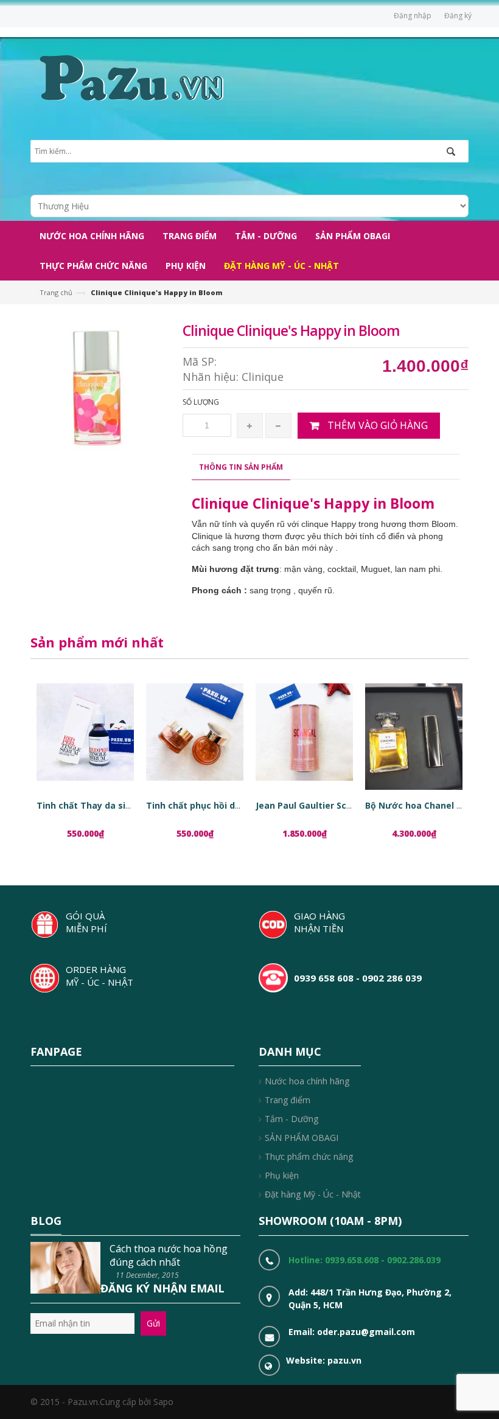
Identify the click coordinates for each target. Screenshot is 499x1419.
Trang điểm (287, 1100)
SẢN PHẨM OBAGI (301, 1137)
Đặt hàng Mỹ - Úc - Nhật (313, 1194)
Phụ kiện (282, 1175)
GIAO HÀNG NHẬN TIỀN (319, 922)
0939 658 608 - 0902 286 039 (358, 978)
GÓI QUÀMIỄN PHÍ (86, 922)
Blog (45, 1220)
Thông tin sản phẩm (241, 467)
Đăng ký (458, 15)
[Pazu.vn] (129, 76)
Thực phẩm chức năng (309, 1156)
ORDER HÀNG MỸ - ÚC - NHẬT (99, 975)
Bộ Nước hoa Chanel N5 (416, 805)
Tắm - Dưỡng (291, 1118)
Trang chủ (56, 292)
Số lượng (201, 402)
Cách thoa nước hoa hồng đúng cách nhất (169, 1255)
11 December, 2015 (147, 1275)
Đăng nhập (412, 15)
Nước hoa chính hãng (307, 1081)
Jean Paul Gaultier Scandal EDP (322, 805)
